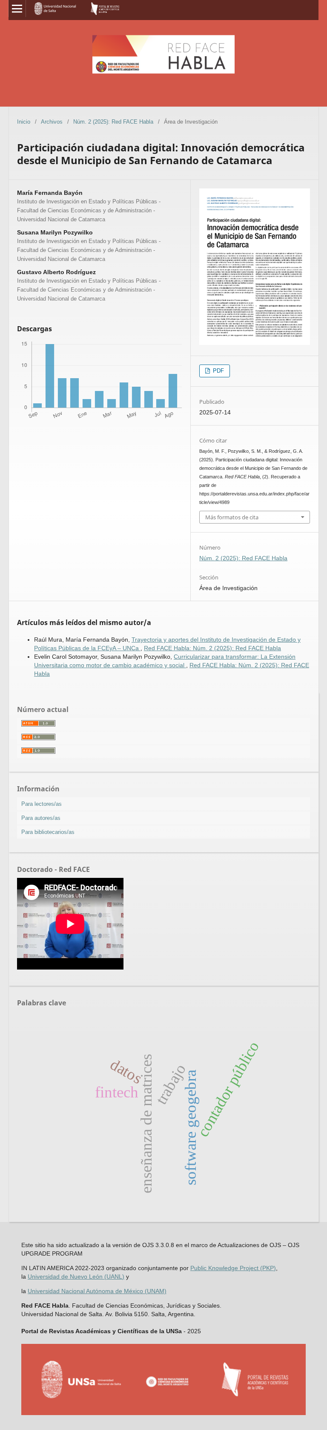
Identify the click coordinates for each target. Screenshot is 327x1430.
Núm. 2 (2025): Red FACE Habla (113, 122)
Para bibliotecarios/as (48, 832)
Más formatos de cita (231, 517)
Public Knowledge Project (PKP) (233, 1268)
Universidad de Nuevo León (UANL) (76, 1276)
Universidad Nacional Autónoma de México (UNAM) (97, 1291)
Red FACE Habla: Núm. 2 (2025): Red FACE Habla (212, 648)
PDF (217, 371)
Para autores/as (40, 818)
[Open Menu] (17, 8)
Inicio (23, 122)
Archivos (52, 122)
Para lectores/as (41, 804)
